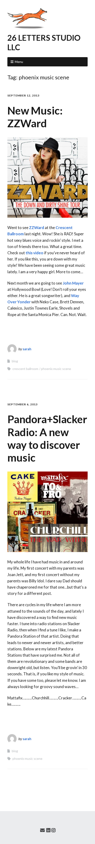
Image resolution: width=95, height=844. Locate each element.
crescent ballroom (25, 369)
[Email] (42, 830)
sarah (27, 349)
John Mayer (73, 283)
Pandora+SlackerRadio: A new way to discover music (47, 438)
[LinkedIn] (48, 830)
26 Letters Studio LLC (43, 42)
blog (15, 361)
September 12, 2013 (23, 95)
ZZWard (36, 227)
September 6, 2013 (22, 404)
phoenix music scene (56, 369)
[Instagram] (53, 830)
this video (34, 252)
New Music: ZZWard (35, 117)
